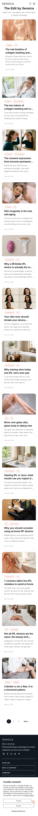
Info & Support (9, 768)
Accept (18, 801)
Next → (27, 721)
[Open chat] (33, 802)
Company (6, 773)
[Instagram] (3, 753)
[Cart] (30, 4)
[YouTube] (11, 753)
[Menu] (34, 3)
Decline (18, 806)
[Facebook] (7, 753)
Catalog (6, 763)
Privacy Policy (29, 795)
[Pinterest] (19, 753)
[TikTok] (15, 753)
